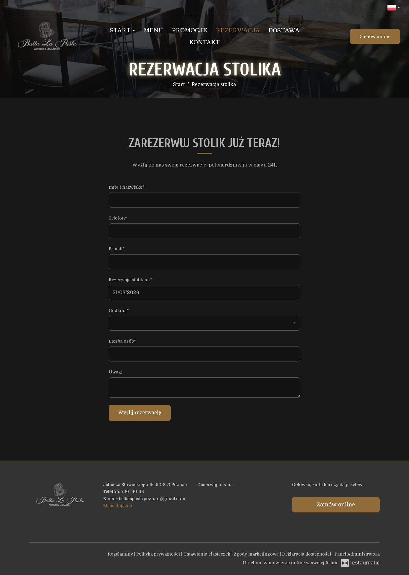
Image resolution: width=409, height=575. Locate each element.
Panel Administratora (357, 554)
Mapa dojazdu (117, 505)
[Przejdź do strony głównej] (46, 36)
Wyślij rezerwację (139, 412)
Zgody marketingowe (257, 554)
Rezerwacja (238, 30)
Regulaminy (121, 554)
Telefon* (118, 218)
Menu (153, 30)
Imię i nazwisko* (127, 187)
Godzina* (119, 310)
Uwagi (115, 372)
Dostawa (284, 30)
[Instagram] (31, 7)
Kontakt (204, 42)
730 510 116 (132, 491)
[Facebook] (16, 7)
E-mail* (117, 248)
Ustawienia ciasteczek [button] (207, 554)
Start (121, 30)
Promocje (189, 30)
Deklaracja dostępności (307, 554)
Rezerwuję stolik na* (130, 279)
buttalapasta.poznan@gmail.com (152, 498)
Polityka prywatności (158, 554)
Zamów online (375, 36)
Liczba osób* (122, 341)
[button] (393, 7)
